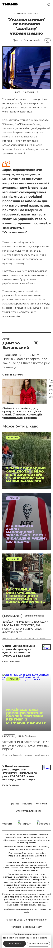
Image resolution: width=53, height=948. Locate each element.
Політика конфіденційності (26, 927)
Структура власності (28, 811)
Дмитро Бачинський (26, 40)
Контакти (41, 804)
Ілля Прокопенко (34, 616)
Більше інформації (38, 943)
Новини (9, 736)
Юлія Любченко (28, 736)
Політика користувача (26, 934)
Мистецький (12, 616)
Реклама (27, 804)
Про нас (14, 804)
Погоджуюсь (14, 943)
